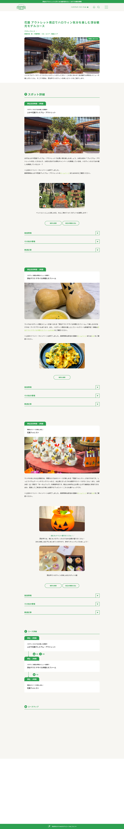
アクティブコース (29, 31)
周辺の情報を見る (70, 223)
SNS (93, 336)
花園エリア (54, 34)
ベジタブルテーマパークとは (78, 7)
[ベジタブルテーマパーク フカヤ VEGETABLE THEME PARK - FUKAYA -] (21, 7)
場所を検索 (53, 223)
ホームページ (65, 173)
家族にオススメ (93, 39)
